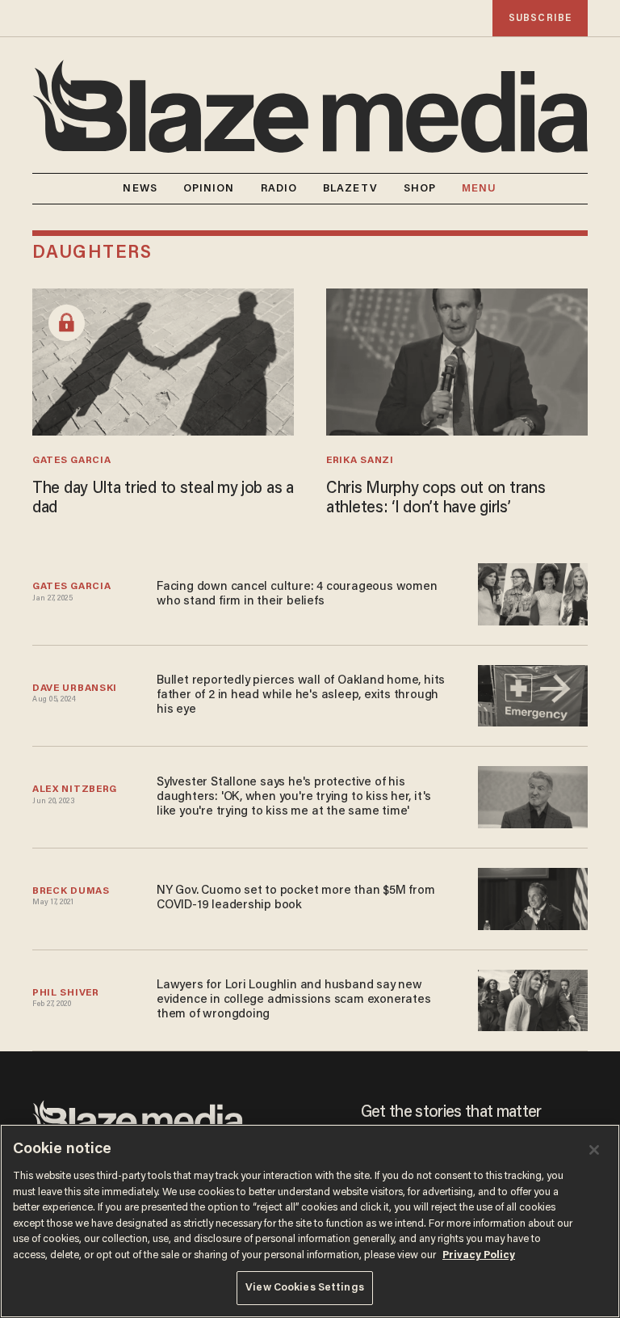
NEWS (140, 188)
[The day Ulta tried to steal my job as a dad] (163, 360)
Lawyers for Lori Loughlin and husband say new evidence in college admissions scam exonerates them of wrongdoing (293, 1000)
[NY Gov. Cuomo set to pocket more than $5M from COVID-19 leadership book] (533, 896)
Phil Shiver (65, 993)
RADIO (279, 188)
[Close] (594, 1150)
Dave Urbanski (74, 688)
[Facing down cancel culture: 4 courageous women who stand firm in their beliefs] (533, 592)
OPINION (209, 188)
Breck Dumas (71, 891)
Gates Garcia (71, 460)
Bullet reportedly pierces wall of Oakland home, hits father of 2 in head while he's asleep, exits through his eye (301, 695)
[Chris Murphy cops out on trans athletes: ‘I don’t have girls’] (457, 360)
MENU (479, 188)
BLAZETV (350, 188)
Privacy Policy (478, 1255)
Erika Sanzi (360, 460)
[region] (310, 1221)
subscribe (540, 18)
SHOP (420, 188)
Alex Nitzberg (74, 789)
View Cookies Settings (304, 1287)
